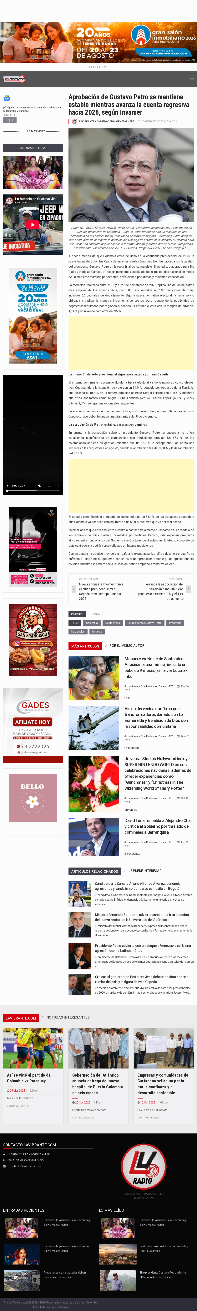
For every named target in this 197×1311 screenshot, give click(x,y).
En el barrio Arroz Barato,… (154, 1110)
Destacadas (112, 622)
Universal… (130, 809)
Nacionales (78, 631)
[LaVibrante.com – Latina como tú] (14, 78)
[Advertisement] (131, 343)
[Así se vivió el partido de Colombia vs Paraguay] (33, 1048)
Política (95, 614)
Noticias (97, 631)
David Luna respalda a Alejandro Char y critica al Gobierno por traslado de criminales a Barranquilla (158, 826)
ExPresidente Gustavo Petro (145, 622)
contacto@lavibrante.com (25, 1166)
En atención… (132, 747)
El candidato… (132, 853)
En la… (128, 697)
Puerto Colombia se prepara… (90, 1110)
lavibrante (175, 622)
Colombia (92, 622)
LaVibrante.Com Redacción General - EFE (106, 121)
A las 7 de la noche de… (21, 1098)
